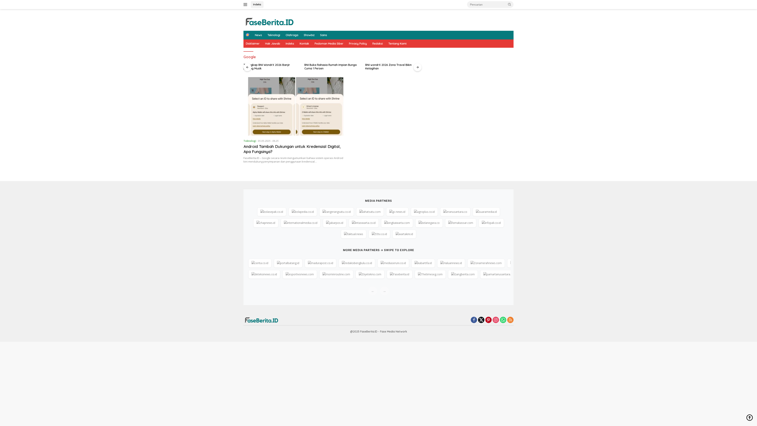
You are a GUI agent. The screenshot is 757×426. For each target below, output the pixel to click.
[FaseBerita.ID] (269, 21)
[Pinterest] (488, 320)
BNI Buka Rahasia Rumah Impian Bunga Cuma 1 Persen (330, 66)
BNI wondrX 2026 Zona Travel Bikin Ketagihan (388, 66)
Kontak (304, 43)
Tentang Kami (397, 43)
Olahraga (292, 35)
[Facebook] (474, 320)
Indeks (257, 4)
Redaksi (377, 43)
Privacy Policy (358, 43)
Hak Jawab (272, 43)
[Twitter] (481, 320)
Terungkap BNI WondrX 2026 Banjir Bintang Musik (266, 66)
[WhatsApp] (503, 320)
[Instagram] (496, 320)
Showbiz (309, 35)
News (258, 35)
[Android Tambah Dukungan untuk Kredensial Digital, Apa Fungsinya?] (295, 106)
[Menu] (246, 4)
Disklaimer (253, 43)
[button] (510, 4)
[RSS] (510, 320)
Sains (323, 35)
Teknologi (274, 35)
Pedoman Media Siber (329, 43)
